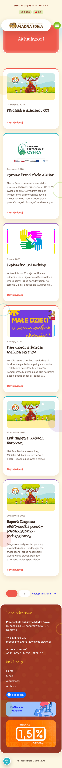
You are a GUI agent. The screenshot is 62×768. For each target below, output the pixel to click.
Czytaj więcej (15, 122)
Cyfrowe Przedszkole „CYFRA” (30, 175)
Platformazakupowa (16, 708)
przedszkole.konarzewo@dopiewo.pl (28, 641)
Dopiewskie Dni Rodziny (26, 265)
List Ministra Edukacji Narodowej (25, 440)
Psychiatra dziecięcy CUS (28, 110)
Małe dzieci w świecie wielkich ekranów (25, 349)
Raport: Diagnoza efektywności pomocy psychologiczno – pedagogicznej (25, 528)
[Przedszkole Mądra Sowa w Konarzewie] (26, 25)
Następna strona (43, 593)
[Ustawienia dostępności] (7, 761)
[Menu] (57, 25)
